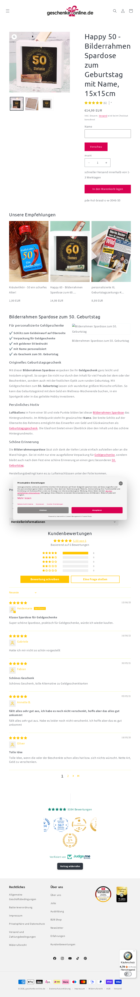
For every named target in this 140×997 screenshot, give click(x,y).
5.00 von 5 (79, 541)
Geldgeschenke (104, 455)
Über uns (55, 895)
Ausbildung (57, 911)
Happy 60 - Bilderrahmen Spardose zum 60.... (66, 289)
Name (88, 126)
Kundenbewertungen (62, 944)
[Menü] (134, 952)
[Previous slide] (13, 261)
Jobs (53, 903)
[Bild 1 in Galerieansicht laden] (16, 103)
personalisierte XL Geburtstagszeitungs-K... (108, 289)
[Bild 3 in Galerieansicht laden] (47, 103)
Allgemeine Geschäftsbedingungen (22, 897)
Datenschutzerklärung (60, 988)
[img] (18, 603)
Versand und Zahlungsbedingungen (22, 934)
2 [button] (68, 776)
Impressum (15, 915)
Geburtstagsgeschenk (23, 428)
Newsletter (56, 927)
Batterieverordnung (20, 907)
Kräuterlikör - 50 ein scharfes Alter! (28, 289)
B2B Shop (56, 919)
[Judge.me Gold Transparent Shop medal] (79, 824)
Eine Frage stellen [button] (95, 579)
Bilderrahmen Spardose (108, 412)
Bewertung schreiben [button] (44, 579)
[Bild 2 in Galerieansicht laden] (31, 103)
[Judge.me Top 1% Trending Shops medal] (70, 840)
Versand (103, 115)
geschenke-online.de (35, 988)
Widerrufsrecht (18, 945)
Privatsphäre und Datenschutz (27, 923)
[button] (8, 11)
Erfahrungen (57, 936)
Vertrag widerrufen (70, 866)
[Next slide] (126, 261)
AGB (108, 988)
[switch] (128, 974)
